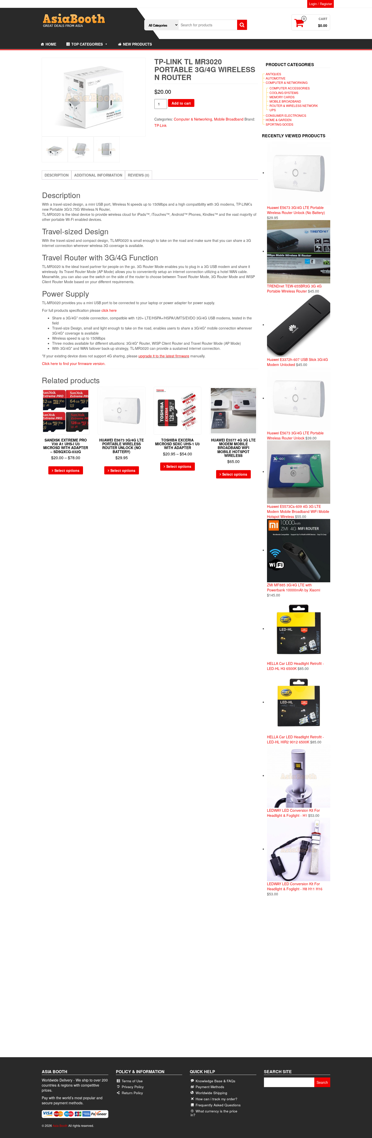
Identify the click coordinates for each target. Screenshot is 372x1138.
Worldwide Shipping (211, 1093)
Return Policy (132, 1093)
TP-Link (160, 125)
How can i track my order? (216, 1099)
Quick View (87, 394)
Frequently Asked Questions (218, 1105)
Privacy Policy (133, 1087)
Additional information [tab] (98, 175)
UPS (273, 110)
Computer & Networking (193, 119)
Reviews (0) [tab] (138, 175)
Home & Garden (279, 120)
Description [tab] (57, 175)
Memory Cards (282, 97)
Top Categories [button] (87, 44)
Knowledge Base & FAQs (215, 1081)
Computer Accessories (290, 88)
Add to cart (181, 103)
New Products (137, 44)
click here (109, 310)
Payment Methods (210, 1087)
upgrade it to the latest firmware (163, 355)
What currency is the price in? (214, 1111)
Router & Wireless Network (294, 105)
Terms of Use (132, 1081)
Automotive (275, 78)
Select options (66, 470)
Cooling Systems (284, 92)
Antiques (273, 74)
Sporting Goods (279, 124)
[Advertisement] (296, 980)
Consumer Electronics (286, 115)
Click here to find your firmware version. (74, 363)
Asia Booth (60, 1125)
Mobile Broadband (228, 119)
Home (51, 44)
